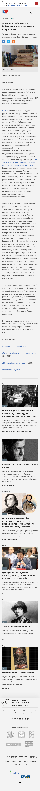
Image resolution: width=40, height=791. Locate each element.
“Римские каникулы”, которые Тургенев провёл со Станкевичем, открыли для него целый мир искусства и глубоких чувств (20, 533)
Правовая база (7, 384)
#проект (17, 369)
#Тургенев (5, 540)
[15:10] (20, 386)
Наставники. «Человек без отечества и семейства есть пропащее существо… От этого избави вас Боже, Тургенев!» (18, 522)
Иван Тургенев (26, 165)
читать (23, 700)
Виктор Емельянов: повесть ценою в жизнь (20, 466)
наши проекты (17, 705)
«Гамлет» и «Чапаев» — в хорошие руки (19, 353)
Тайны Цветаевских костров (17, 626)
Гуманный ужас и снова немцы (18, 672)
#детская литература (23, 594)
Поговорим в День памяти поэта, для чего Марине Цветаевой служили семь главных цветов (17, 633)
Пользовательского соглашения (17, 5)
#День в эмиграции (8, 485)
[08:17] (20, 648)
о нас (26, 705)
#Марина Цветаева (8, 640)
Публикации (6, 492)
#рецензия (5, 688)
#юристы (5, 432)
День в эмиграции (7, 438)
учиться (27, 703)
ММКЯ (4, 546)
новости (15, 700)
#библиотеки (7, 369)
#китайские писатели (9, 594)
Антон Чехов (13, 165)
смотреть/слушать (18, 703)
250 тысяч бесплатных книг (13, 363)
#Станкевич (13, 540)
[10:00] (20, 494)
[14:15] (20, 440)
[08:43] (20, 602)
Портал (5, 110)
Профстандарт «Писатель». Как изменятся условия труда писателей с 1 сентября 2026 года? (19, 413)
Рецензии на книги (8, 646)
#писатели (11, 432)
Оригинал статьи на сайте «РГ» (15, 346)
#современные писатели (23, 432)
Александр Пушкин (18, 162)
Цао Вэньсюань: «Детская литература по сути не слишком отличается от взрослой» (18, 575)
